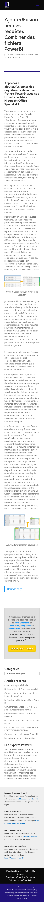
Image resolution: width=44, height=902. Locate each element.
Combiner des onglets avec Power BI (21, 734)
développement (21, 622)
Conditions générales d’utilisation (20, 877)
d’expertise (25, 625)
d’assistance (14, 628)
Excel (6, 858)
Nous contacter (22, 648)
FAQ (26, 871)
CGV (33, 871)
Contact (20, 874)
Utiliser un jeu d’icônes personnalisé (21, 689)
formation (14, 625)
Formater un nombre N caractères (20, 738)
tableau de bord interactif (28, 799)
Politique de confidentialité (21, 880)
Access (12, 858)
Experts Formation (29, 836)
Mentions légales (13, 871)
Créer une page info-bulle (16, 685)
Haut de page (14, 589)
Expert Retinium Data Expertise (20, 54)
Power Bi (16, 57)
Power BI (19, 858)
